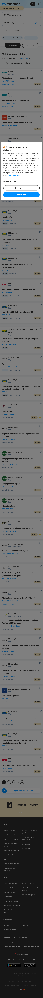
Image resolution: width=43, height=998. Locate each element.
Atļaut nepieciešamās (21, 188)
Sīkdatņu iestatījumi (10, 181)
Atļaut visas (21, 195)
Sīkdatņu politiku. (14, 175)
